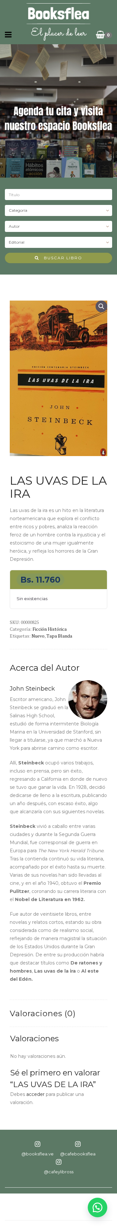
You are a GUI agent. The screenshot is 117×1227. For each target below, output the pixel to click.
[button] (101, 306)
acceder (35, 1094)
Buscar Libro (60, 257)
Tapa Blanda (59, 636)
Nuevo (38, 636)
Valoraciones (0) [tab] (43, 1013)
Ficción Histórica (49, 629)
